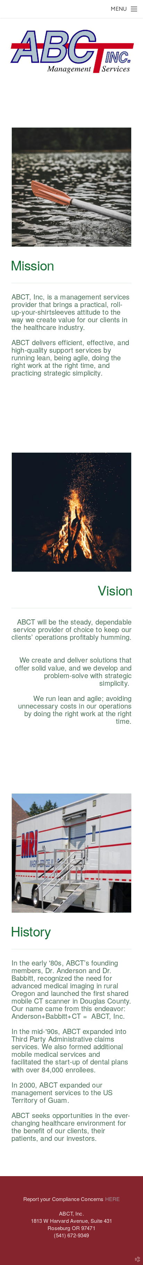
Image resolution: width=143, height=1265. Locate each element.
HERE (112, 1198)
